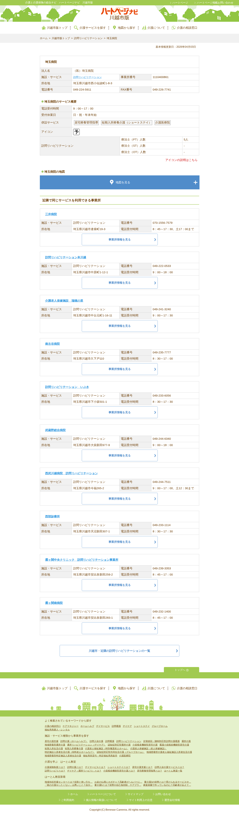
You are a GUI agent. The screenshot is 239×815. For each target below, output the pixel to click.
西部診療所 (52, 516)
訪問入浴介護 (96, 741)
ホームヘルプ (87, 726)
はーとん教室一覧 (173, 770)
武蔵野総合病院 (55, 430)
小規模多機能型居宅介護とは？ (119, 770)
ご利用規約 (67, 800)
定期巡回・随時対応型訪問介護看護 (161, 741)
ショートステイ (142, 726)
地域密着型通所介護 (55, 744)
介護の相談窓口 (187, 27)
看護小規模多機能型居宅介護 (174, 744)
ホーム (44, 38)
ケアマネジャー (71, 726)
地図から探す (126, 27)
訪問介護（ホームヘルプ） (74, 741)
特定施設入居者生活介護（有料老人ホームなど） (70, 752)
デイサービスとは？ (95, 767)
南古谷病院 (52, 343)
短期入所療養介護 (74, 748)
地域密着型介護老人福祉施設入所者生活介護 (169, 752)
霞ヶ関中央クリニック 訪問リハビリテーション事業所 (81, 559)
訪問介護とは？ (75, 767)
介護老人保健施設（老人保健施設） (148, 748)
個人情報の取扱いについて (101, 800)
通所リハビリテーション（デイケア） (86, 744)
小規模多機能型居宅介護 (145, 744)
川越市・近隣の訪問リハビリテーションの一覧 (119, 650)
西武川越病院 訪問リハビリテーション (71, 473)
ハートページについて (103, 794)
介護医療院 (125, 755)
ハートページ (180, 2)
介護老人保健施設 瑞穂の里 (64, 300)
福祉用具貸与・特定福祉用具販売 (100, 755)
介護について (156, 27)
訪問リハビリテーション (88, 38)
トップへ (180, 669)
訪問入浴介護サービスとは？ (169, 767)
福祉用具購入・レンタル (57, 729)
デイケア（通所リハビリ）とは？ (84, 770)
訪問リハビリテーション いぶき (67, 387)
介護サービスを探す (93, 27)
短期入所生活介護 (54, 748)
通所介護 (186, 741)
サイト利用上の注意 (141, 800)
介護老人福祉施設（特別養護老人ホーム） (106, 748)
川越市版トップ (57, 27)
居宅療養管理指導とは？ (149, 770)
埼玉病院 (112, 38)
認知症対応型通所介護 (119, 744)
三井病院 (51, 214)
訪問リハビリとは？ (55, 770)
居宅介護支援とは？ (142, 767)
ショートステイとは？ (118, 767)
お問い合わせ (163, 794)
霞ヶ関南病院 (54, 603)
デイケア (127, 726)
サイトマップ (135, 794)
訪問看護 (116, 726)
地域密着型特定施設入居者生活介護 (63, 755)
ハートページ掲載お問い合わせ (215, 2)
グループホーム (160, 726)
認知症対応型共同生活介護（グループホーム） (121, 752)
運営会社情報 (172, 800)
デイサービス (103, 726)
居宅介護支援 (51, 741)
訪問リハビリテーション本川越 (65, 257)
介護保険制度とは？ (55, 767)
